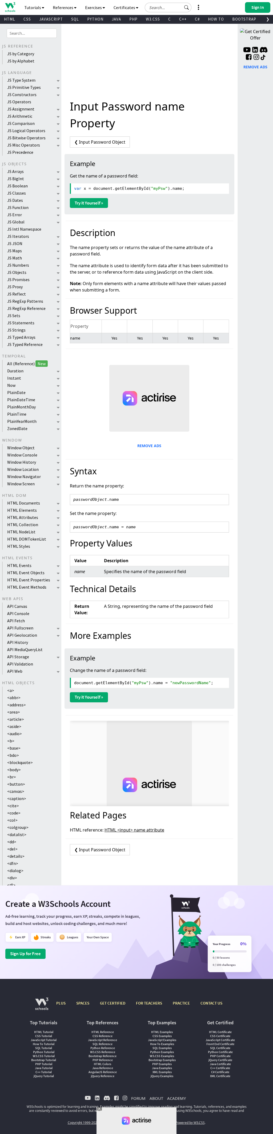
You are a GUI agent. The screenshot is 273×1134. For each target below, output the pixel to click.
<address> (16, 704)
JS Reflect (16, 294)
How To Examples (162, 1044)
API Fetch (16, 620)
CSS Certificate (220, 1036)
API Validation (20, 664)
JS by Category (20, 53)
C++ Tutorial (43, 1072)
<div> (12, 877)
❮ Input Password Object (99, 142)
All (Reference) (26, 363)
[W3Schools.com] (41, 1006)
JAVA (116, 19)
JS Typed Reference (25, 344)
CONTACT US (211, 1003)
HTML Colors (102, 1064)
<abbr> (14, 697)
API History (17, 642)
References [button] (63, 7)
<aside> (14, 726)
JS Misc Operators (23, 145)
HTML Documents (23, 503)
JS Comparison (21, 123)
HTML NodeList (21, 531)
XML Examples (162, 1072)
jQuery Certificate (220, 1060)
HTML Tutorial (43, 1032)
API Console (18, 613)
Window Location (23, 469)
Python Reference (102, 1048)
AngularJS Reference (103, 1072)
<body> (14, 769)
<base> (14, 748)
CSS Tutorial (43, 1036)
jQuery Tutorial (44, 1076)
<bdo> (13, 755)
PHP (133, 19)
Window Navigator (24, 476)
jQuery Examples (162, 1076)
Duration (15, 370)
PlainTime (16, 414)
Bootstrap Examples (162, 1060)
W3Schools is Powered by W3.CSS (180, 1122)
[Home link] (10, 7)
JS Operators (19, 101)
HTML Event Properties (28, 579)
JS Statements (20, 322)
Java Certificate (220, 1064)
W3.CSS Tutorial (44, 1056)
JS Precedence (20, 152)
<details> (16, 856)
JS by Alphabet (20, 61)
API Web (14, 671)
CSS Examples (162, 1036)
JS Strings (16, 330)
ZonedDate (17, 428)
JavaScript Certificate (220, 1040)
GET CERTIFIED (112, 1003)
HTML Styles (18, 546)
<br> (11, 776)
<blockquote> (20, 762)
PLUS (61, 1003)
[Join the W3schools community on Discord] (263, 50)
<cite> (13, 805)
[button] (186, 7)
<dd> (11, 841)
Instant (14, 378)
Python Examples (162, 1052)
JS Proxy (15, 286)
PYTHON (95, 19)
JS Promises (18, 279)
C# (197, 19)
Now (11, 385)
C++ (183, 19)
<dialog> (15, 870)
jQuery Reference (102, 1076)
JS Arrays (15, 171)
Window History (21, 462)
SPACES (82, 1003)
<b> (10, 740)
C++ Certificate (220, 1068)
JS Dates (15, 200)
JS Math (14, 258)
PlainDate (16, 392)
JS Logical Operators (26, 130)
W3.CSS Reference (102, 1052)
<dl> (11, 885)
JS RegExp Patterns (25, 301)
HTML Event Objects (26, 572)
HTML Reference (102, 1032)
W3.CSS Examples (162, 1056)
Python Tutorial (43, 1052)
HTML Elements (22, 510)
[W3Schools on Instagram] (256, 58)
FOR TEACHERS (149, 1003)
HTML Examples (162, 1032)
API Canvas (17, 606)
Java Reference (102, 1068)
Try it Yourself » (89, 203)
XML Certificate (220, 1076)
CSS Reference (103, 1036)
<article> (15, 719)
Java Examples (162, 1068)
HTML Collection (22, 524)
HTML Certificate (220, 1032)
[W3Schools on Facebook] (248, 58)
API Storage (18, 656)
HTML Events (19, 565)
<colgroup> (18, 827)
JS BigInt (15, 178)
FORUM (138, 1098)
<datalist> (16, 834)
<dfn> (12, 863)
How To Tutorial (43, 1044)
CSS (27, 19)
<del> (12, 849)
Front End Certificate (220, 1044)
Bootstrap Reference (103, 1056)
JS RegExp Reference (26, 308)
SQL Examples (162, 1048)
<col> (12, 820)
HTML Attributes (22, 517)
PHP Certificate (220, 1056)
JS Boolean (17, 185)
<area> (13, 712)
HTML (9, 19)
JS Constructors (22, 94)
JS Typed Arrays (21, 337)
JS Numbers (18, 265)
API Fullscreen (20, 628)
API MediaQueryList (25, 649)
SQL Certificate (220, 1048)
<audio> (14, 733)
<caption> (16, 798)
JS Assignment (20, 109)
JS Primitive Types (24, 87)
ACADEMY (176, 1098)
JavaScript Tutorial (44, 1040)
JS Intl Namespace (24, 229)
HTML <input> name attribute (134, 830)
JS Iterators (18, 236)
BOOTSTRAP (244, 19)
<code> (14, 813)
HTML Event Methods (26, 587)
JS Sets (13, 315)
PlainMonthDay (21, 407)
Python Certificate (220, 1052)
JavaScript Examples (162, 1040)
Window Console (22, 455)
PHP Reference (103, 1060)
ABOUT (156, 1098)
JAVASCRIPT (51, 19)
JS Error (14, 214)
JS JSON (14, 243)
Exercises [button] (94, 7)
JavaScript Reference (102, 1040)
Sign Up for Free (25, 953)
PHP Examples (162, 1064)
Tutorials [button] (33, 7)
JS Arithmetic (19, 116)
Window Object (21, 447)
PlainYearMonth (22, 421)
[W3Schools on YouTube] (247, 50)
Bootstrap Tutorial (43, 1060)
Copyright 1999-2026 (83, 1122)
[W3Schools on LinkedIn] (255, 50)
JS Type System (21, 80)
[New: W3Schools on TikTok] (263, 58)
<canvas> (15, 791)
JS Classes (16, 193)
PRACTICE (181, 1003)
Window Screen (21, 483)
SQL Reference (103, 1044)
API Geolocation (22, 635)
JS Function (18, 207)
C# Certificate (220, 1072)
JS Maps (14, 250)
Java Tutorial (44, 1068)
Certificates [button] (125, 7)
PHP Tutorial (43, 1064)
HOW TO (216, 19)
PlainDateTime (21, 399)
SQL (75, 19)
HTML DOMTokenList (26, 539)
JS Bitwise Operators (26, 137)
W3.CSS (153, 19)
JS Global (16, 222)
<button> (16, 784)
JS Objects (16, 272)
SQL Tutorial (43, 1048)
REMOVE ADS (149, 445)
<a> (10, 690)
